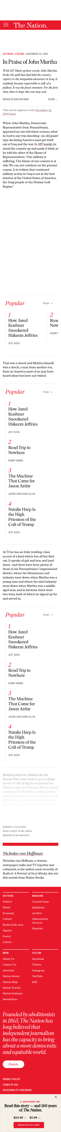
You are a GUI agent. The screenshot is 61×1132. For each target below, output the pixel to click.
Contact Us (9, 964)
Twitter (37, 964)
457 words (45, 144)
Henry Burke (15, 460)
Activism (8, 54)
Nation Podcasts (13, 993)
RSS (34, 982)
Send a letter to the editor (17, 831)
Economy (8, 913)
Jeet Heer (13, 343)
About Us (8, 959)
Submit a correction (14, 826)
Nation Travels (12, 987)
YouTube (37, 976)
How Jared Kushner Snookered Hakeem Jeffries (23, 328)
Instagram (38, 970)
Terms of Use (10, 1084)
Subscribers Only (32, 1102)
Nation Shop (10, 982)
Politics (7, 901)
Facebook (38, 959)
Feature (19, 54)
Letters (7, 942)
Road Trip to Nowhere (19, 450)
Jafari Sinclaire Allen (21, 494)
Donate (13, 1064)
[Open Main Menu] (5, 25)
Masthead (38, 907)
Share (51, 99)
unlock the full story (29, 1125)
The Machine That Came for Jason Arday (21, 481)
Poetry (7, 936)
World (6, 907)
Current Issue (40, 901)
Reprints (37, 928)
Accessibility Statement (17, 1090)
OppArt (7, 930)
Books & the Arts (13, 924)
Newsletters (10, 999)
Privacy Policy (11, 1079)
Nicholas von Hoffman (16, 99)
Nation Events (11, 976)
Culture (7, 918)
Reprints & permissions (16, 835)
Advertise (8, 970)
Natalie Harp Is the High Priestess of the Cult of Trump (22, 517)
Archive (37, 913)
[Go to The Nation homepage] (30, 25)
